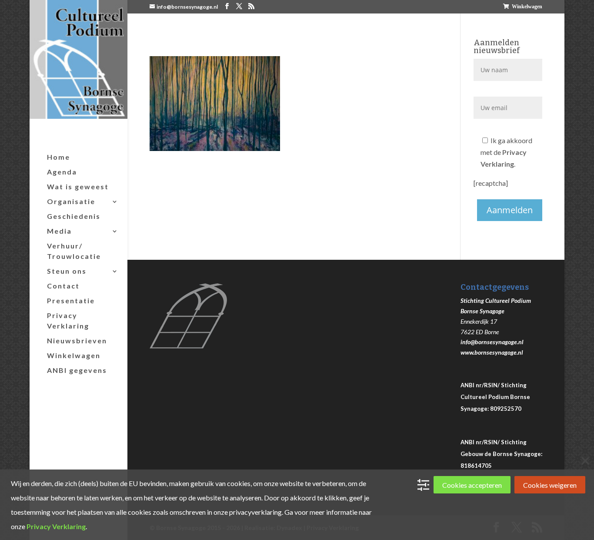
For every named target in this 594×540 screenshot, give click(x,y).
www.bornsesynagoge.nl (492, 352)
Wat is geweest (78, 186)
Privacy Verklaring (68, 320)
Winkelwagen (527, 6)
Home (58, 157)
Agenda (62, 172)
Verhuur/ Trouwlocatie (74, 250)
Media (59, 231)
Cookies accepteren (472, 485)
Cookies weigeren (550, 485)
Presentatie (71, 300)
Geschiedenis (73, 216)
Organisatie (71, 201)
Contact (63, 286)
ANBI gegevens (77, 370)
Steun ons (67, 271)
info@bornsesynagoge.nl (492, 341)
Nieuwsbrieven (77, 340)
